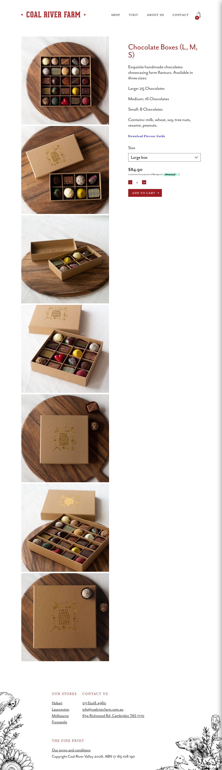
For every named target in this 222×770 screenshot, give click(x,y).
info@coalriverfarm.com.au (102, 709)
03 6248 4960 (94, 703)
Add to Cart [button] (143, 193)
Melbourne (60, 715)
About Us (155, 15)
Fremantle (59, 722)
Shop (115, 15)
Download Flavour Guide (146, 136)
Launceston (60, 709)
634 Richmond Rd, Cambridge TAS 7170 (113, 715)
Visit (133, 15)
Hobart (57, 703)
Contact (181, 15)
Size (131, 147)
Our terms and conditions (71, 750)
